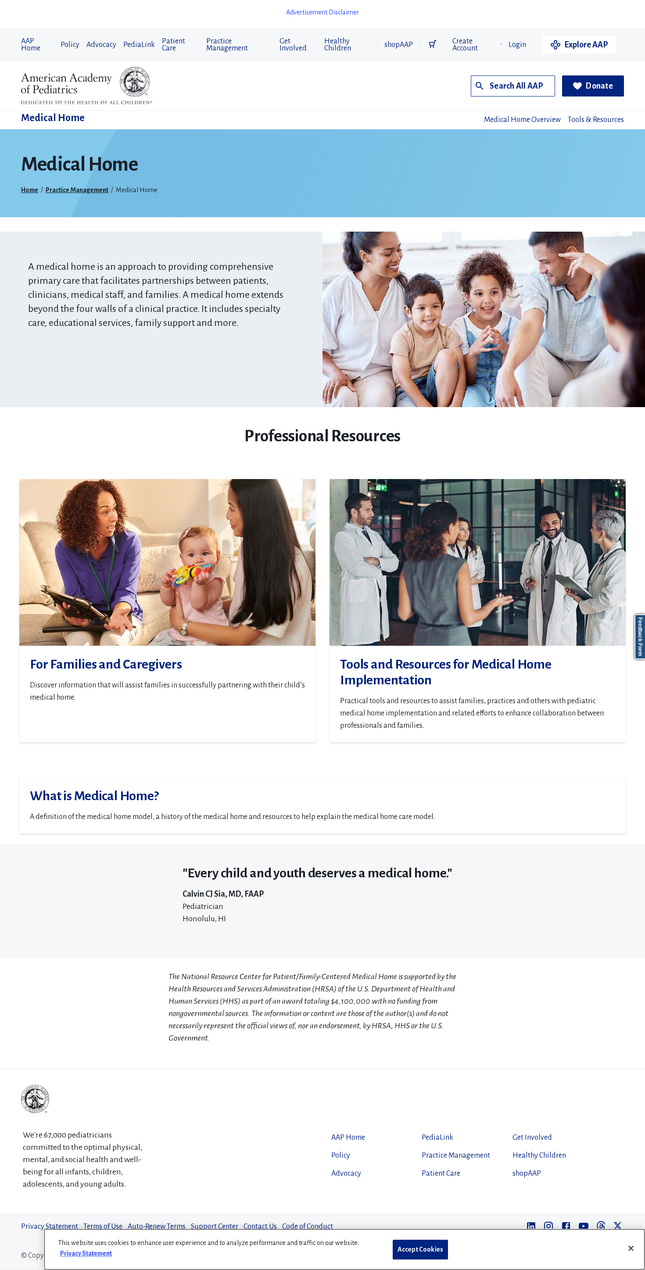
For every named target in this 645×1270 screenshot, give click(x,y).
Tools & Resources (596, 120)
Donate (599, 86)
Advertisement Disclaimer (322, 12)
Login (517, 45)
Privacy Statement (49, 1227)
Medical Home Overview (522, 120)
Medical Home (53, 118)
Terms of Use (102, 1227)
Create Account (465, 44)
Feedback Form (640, 636)
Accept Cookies (420, 1249)
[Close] (631, 1248)
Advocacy (101, 45)
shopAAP (398, 45)
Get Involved (293, 44)
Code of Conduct (307, 1227)
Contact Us (260, 1227)
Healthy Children (337, 44)
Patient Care (173, 44)
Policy (70, 45)
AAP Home (30, 44)
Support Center (214, 1227)
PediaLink (139, 45)
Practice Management (227, 44)
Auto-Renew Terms (157, 1227)
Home (29, 189)
